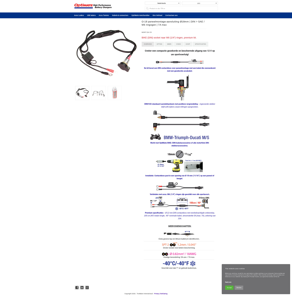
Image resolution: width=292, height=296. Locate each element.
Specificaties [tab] (200, 44)
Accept (229, 287)
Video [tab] (178, 44)
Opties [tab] (159, 44)
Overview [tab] (148, 44)
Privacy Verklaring (160, 294)
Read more (228, 282)
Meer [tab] (169, 44)
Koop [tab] (188, 44)
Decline (238, 287)
